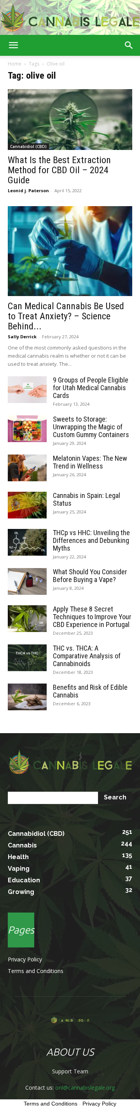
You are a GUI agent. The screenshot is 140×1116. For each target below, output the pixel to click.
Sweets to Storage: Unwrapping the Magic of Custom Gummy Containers (91, 427)
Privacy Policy (25, 959)
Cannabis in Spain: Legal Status (86, 499)
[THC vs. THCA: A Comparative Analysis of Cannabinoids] (27, 657)
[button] (13, 45)
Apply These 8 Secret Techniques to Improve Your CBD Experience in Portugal (92, 617)
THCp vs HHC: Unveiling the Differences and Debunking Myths (91, 540)
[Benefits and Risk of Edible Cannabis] (27, 697)
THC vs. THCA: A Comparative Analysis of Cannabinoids (87, 656)
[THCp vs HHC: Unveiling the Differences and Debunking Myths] (27, 542)
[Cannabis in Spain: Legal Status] (27, 505)
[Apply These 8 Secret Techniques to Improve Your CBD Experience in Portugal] (27, 618)
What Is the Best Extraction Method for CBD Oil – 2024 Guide (59, 170)
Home (14, 63)
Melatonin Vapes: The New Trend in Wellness (90, 462)
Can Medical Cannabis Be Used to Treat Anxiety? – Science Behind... (66, 316)
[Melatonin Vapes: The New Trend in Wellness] (27, 468)
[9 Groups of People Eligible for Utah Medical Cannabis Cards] (27, 389)
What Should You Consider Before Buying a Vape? (90, 576)
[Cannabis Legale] (70, 18)
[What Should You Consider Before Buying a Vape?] (27, 581)
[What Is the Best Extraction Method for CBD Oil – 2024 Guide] (70, 119)
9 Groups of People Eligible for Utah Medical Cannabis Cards (90, 388)
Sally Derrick (22, 336)
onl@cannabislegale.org (85, 1087)
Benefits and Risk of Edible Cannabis (90, 691)
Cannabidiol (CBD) (28, 146)
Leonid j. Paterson (28, 190)
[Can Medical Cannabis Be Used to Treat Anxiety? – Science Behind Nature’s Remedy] (70, 251)
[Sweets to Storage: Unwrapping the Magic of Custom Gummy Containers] (27, 428)
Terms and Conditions (35, 971)
